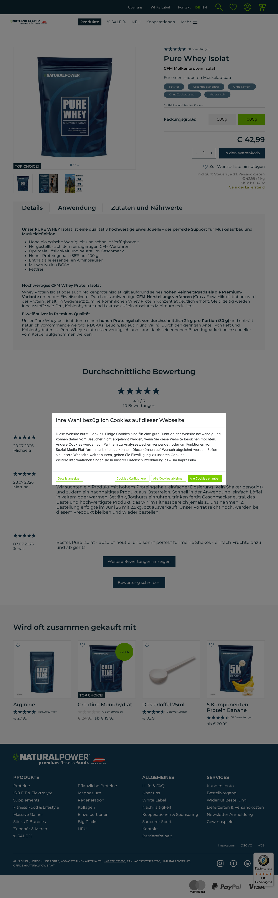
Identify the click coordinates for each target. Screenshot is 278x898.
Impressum (187, 460)
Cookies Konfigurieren (132, 478)
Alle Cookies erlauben (205, 478)
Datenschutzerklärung (145, 460)
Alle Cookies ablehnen (168, 478)
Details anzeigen (69, 478)
